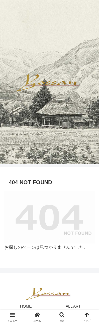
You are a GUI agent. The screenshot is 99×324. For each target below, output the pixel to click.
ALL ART (73, 306)
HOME (26, 306)
